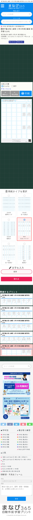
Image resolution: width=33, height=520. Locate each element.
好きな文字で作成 (24, 449)
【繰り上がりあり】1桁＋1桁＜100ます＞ (15, 457)
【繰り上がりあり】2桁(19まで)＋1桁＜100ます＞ (16, 460)
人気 (4, 453)
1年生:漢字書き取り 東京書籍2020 (13, 26)
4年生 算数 (5, 442)
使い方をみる (6, 89)
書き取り (21, 41)
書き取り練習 (24, 430)
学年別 (5, 430)
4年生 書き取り (23, 442)
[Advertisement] (16, 62)
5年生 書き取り (23, 444)
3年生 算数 (5, 439)
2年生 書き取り (23, 437)
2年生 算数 (5, 437)
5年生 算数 (5, 444)
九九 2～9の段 (6, 466)
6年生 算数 (5, 447)
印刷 (27, 93)
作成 (17, 279)
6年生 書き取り (23, 447)
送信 (16, 498)
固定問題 (15, 94)
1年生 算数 (5, 434)
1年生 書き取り (23, 434)
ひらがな (6, 86)
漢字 (14, 86)
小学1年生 (13, 41)
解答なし (6, 94)
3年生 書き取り (23, 439)
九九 (3, 464)
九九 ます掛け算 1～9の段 (10, 469)
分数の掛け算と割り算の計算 (11, 471)
